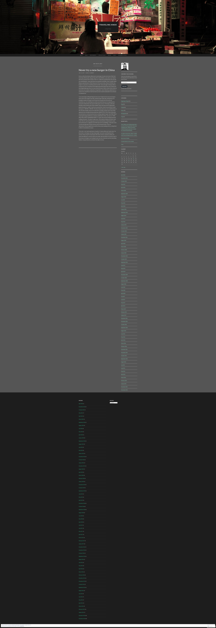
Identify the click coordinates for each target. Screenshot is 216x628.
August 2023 (123, 215)
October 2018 (124, 277)
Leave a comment (90, 72)
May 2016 (123, 336)
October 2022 (124, 231)
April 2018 (123, 293)
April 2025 (123, 187)
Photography (93, 55)
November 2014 (124, 389)
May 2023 (123, 221)
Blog (86, 55)
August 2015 (123, 361)
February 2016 (124, 346)
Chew (122, 144)
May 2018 (123, 290)
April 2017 (123, 305)
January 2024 (123, 209)
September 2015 (124, 358)
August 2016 (123, 330)
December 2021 (124, 237)
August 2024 (123, 196)
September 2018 (124, 280)
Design (109, 55)
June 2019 (123, 265)
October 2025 (124, 181)
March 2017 (123, 308)
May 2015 (123, 371)
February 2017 (124, 312)
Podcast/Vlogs (102, 55)
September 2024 (124, 193)
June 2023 (123, 218)
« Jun (122, 167)
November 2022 (124, 227)
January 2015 (123, 383)
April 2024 (123, 206)
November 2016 (124, 321)
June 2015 (123, 368)
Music (114, 55)
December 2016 (124, 318)
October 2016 (124, 324)
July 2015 (123, 365)
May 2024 (123, 203)
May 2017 (123, 302)
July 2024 (123, 199)
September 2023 (124, 212)
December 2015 (124, 349)
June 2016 (123, 333)
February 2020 (124, 249)
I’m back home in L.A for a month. (127, 141)
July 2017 (123, 296)
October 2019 (124, 259)
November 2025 (124, 178)
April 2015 (123, 374)
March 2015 (123, 377)
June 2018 (123, 287)
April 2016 (123, 340)
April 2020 (123, 243)
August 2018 (123, 284)
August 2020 (123, 240)
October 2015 (124, 355)
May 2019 (123, 268)
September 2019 (124, 262)
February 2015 (124, 380)
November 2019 (124, 255)
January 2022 (123, 234)
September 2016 (124, 327)
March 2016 (123, 343)
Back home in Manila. (125, 138)
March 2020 (123, 246)
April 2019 (123, 271)
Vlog (122, 116)
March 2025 (123, 190)
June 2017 (123, 299)
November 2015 (124, 352)
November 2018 (124, 274)
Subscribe (124, 86)
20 (128, 160)
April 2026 (123, 174)
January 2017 (123, 315)
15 (133, 158)
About (81, 55)
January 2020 (123, 252)
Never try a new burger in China (97, 70)
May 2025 (123, 184)
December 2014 (124, 386)
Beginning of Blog (122, 55)
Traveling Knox (108, 25)
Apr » (125, 167)
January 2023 (123, 224)
